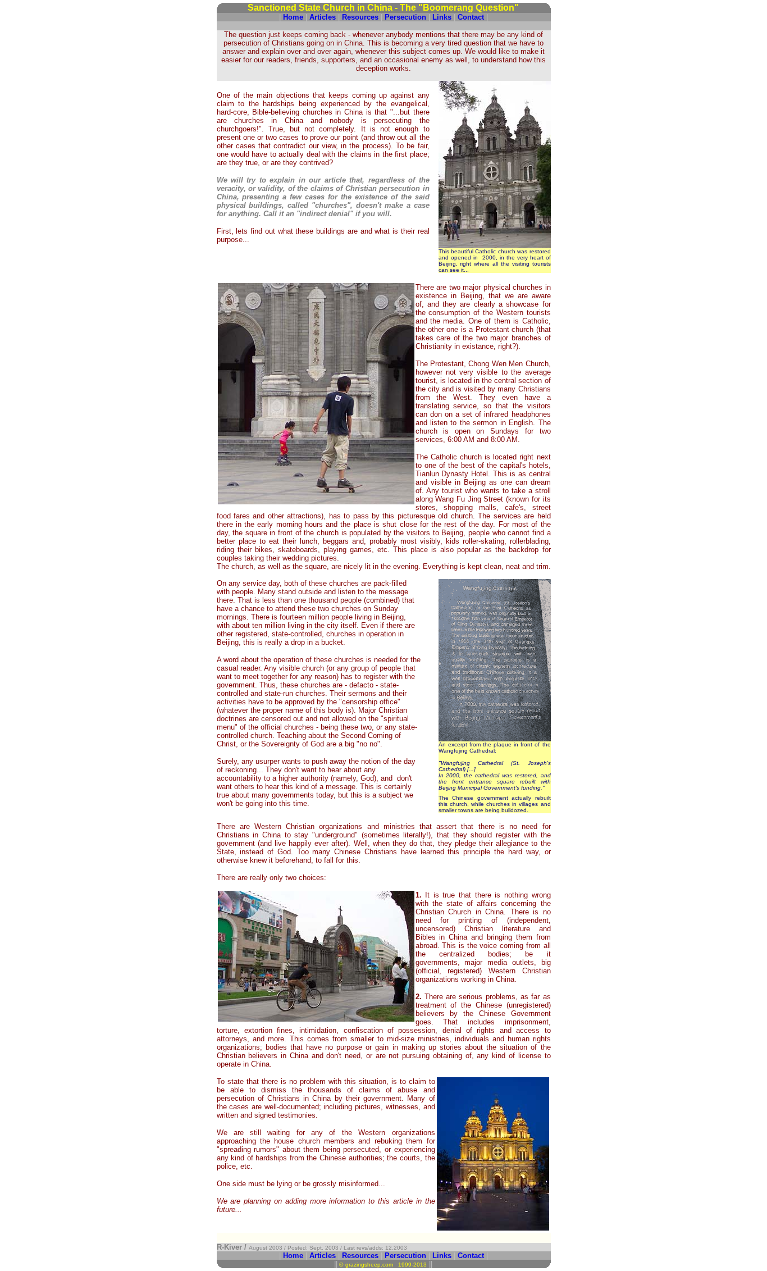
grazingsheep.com (369, 1264)
